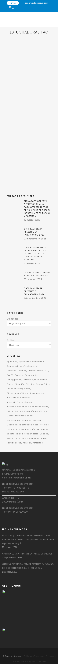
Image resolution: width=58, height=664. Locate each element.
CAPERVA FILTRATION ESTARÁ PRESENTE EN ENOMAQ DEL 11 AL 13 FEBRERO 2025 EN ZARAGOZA (35, 253)
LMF (8, 411)
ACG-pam (42, 152)
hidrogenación (37, 393)
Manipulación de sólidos (21, 89)
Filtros (47, 384)
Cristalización (35, 370)
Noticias (44, 424)
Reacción (30, 429)
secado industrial (16, 438)
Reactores (42, 429)
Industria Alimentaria (29, 160)
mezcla (37, 420)
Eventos (19, 375)
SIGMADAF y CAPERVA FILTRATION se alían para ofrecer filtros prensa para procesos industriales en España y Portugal (37, 209)
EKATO (13, 156)
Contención (16, 81)
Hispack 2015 (23, 173)
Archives (11, 340)
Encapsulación (32, 81)
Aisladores (20, 77)
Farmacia (15, 85)
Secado (44, 433)
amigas (30, 661)
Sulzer (44, 438)
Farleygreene (14, 379)
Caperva (32, 366)
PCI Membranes (15, 429)
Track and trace (28, 93)
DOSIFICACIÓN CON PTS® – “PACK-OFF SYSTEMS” (37, 274)
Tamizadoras (14, 442)
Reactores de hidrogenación (23, 433)
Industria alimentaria (18, 397)
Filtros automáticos (17, 393)
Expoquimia (31, 375)
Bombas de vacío (16, 366)
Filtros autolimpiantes (18, 388)
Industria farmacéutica (30, 85)
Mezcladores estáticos (19, 424)
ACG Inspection (32, 74)
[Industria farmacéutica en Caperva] (29, 54)
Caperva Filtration (16, 370)
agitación (12, 361)
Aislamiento (30, 77)
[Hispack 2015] (29, 133)
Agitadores (24, 361)
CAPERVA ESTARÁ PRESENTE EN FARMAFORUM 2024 (34, 291)
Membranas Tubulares (19, 420)
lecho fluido (41, 406)
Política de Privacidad (34, 656)
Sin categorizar (26, 168)
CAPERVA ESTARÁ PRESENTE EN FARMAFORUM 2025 (34, 231)
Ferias (10, 384)
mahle (15, 411)
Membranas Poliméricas (20, 415)
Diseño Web (41, 661)
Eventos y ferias (37, 156)
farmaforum (41, 379)
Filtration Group (34, 384)
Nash (36, 424)
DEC (23, 81)
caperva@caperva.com (36, 3)
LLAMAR (13, 3)
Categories (12, 318)
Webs (23, 661)
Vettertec (37, 442)
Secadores (33, 438)
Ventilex (26, 442)
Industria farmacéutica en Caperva (27, 102)
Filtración (20, 384)
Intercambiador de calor (20, 406)
